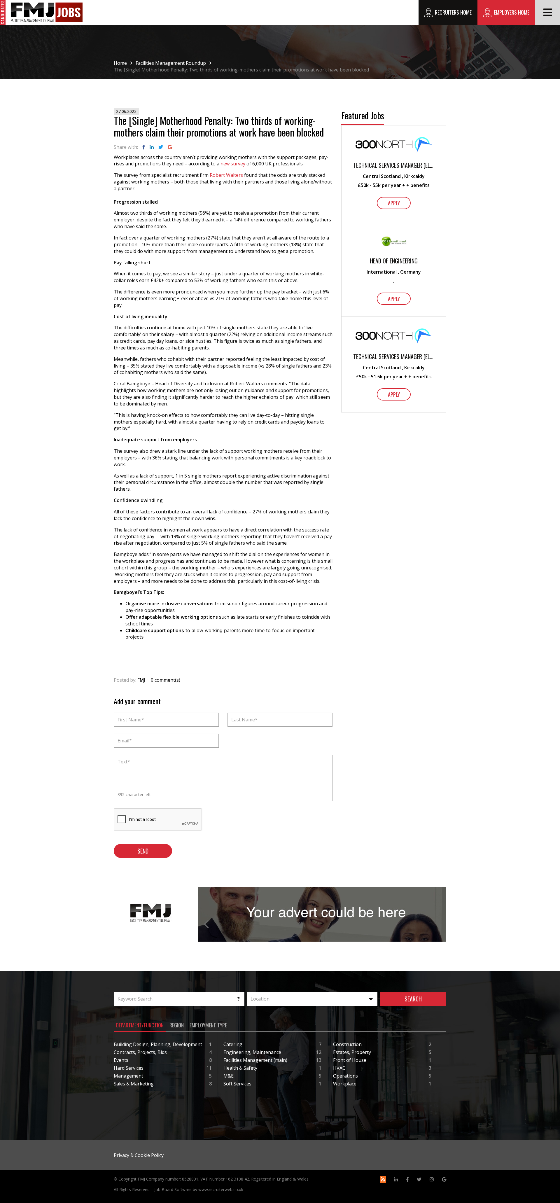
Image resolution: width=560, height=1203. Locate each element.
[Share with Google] (170, 147)
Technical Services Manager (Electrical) (393, 165)
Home (120, 63)
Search (413, 998)
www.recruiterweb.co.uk (220, 1189)
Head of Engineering (394, 261)
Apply (394, 203)
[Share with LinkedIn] (152, 147)
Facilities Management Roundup (171, 63)
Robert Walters (226, 175)
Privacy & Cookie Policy (139, 1155)
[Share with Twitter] (160, 147)
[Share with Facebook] (144, 147)
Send (142, 851)
